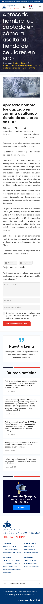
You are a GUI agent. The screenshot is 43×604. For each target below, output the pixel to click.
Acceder (21, 507)
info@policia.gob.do (31, 553)
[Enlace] (13, 7)
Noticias (18, 131)
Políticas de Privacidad (32, 563)
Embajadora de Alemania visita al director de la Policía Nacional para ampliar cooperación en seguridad (21, 445)
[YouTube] (39, 600)
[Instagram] (36, 600)
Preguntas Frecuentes (31, 566)
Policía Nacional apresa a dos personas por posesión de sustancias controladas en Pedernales (20, 461)
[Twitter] (34, 600)
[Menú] (40, 7)
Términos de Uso (30, 560)
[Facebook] (31, 600)
